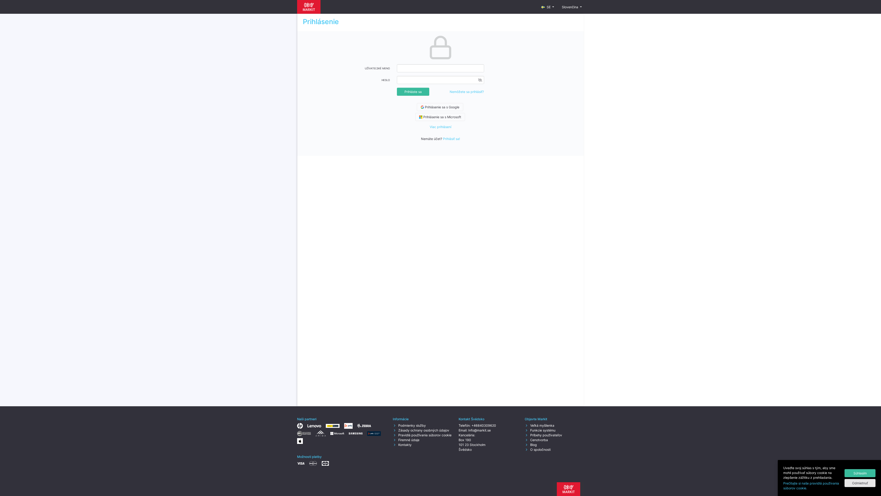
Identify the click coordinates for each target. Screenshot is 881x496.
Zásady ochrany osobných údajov (423, 430)
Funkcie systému (542, 430)
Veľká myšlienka (541, 425)
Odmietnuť (860, 483)
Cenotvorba (538, 440)
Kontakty (404, 445)
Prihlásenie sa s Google (441, 107)
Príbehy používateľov (545, 435)
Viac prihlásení (440, 127)
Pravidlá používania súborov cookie (424, 435)
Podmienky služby (411, 425)
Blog (533, 445)
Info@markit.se (479, 430)
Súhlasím (860, 473)
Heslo (386, 80)
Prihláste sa (413, 92)
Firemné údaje (408, 440)
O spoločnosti (540, 449)
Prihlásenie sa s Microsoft (441, 117)
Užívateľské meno (377, 68)
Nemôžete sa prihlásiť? (467, 92)
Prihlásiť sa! (451, 139)
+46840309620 (483, 425)
